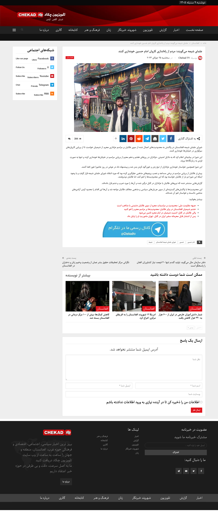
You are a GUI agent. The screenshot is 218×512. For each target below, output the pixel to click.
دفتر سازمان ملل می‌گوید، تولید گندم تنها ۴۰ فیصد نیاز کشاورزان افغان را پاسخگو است (171, 264)
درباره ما (44, 30)
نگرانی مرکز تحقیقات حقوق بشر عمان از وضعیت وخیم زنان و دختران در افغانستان (95, 264)
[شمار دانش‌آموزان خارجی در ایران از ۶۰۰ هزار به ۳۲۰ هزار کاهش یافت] (180, 296)
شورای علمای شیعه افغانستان (166, 242)
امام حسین (191, 242)
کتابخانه (73, 30)
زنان (108, 30)
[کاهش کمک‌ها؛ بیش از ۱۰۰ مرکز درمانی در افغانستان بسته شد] (87, 296)
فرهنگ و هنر (92, 30)
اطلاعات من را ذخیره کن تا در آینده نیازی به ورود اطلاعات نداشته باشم (152, 402)
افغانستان (70, 57)
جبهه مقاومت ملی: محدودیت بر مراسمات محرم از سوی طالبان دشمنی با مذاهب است (156, 206)
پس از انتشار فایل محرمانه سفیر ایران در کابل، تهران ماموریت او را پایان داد (161, 216)
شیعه (150, 242)
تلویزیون (148, 30)
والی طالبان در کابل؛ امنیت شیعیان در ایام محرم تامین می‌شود (167, 213)
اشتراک (176, 452)
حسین (182, 242)
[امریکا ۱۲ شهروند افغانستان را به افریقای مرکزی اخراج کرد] (134, 296)
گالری (59, 30)
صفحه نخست (194, 30)
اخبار (176, 30)
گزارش (163, 30)
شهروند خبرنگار (127, 30)
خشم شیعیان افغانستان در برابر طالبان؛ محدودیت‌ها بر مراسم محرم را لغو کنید (160, 209)
